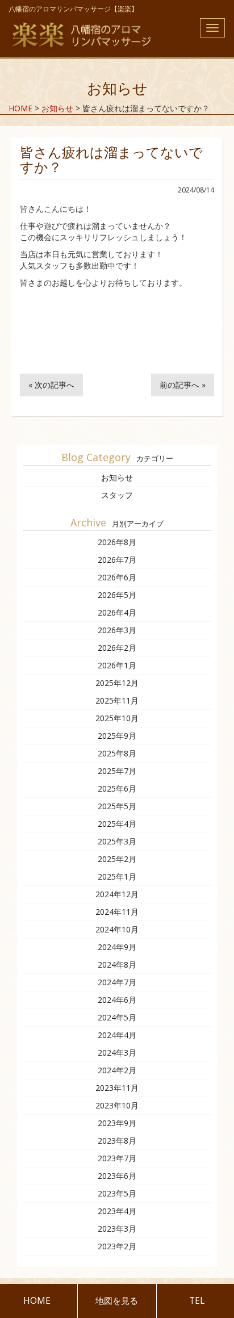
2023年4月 (117, 1211)
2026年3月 (117, 630)
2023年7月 (117, 1158)
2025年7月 (117, 770)
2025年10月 (117, 718)
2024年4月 (117, 1035)
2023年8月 (117, 1140)
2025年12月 (117, 682)
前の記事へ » (183, 384)
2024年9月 (117, 947)
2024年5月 (117, 1017)
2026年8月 (117, 542)
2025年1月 (117, 876)
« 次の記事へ (51, 384)
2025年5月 (117, 806)
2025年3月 (117, 841)
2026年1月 (117, 665)
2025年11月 (117, 700)
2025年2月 (117, 858)
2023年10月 (117, 1105)
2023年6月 (117, 1175)
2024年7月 (117, 982)
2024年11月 (117, 911)
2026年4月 (117, 612)
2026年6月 (117, 577)
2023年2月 (117, 1246)
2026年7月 (117, 559)
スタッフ (117, 494)
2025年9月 (117, 735)
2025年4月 (117, 823)
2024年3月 (117, 1052)
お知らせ (117, 477)
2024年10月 (117, 929)
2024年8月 (117, 964)
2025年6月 (117, 788)
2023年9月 (117, 1123)
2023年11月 (117, 1087)
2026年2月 (117, 647)
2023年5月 (117, 1193)
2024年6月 (117, 999)
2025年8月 (117, 753)
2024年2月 (117, 1070)
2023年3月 (117, 1228)
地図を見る (116, 1301)
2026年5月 (117, 594)
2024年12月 (117, 894)
